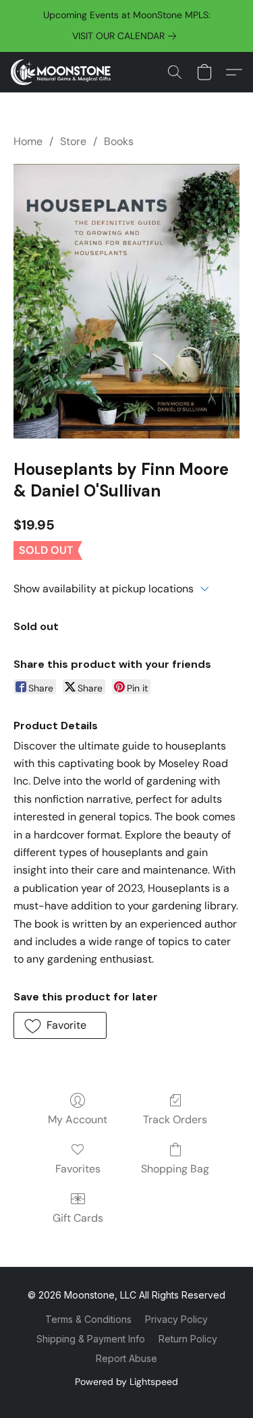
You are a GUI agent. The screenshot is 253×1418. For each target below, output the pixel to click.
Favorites (78, 1169)
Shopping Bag (175, 1169)
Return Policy (188, 1338)
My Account (77, 1119)
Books (119, 141)
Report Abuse (126, 1358)
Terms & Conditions (88, 1319)
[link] (126, 36)
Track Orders (175, 1119)
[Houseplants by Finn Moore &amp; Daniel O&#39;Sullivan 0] (126, 301)
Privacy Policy (176, 1319)
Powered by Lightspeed (126, 1382)
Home (28, 141)
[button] (63, 72)
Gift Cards (78, 1218)
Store (73, 141)
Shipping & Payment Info (90, 1338)
